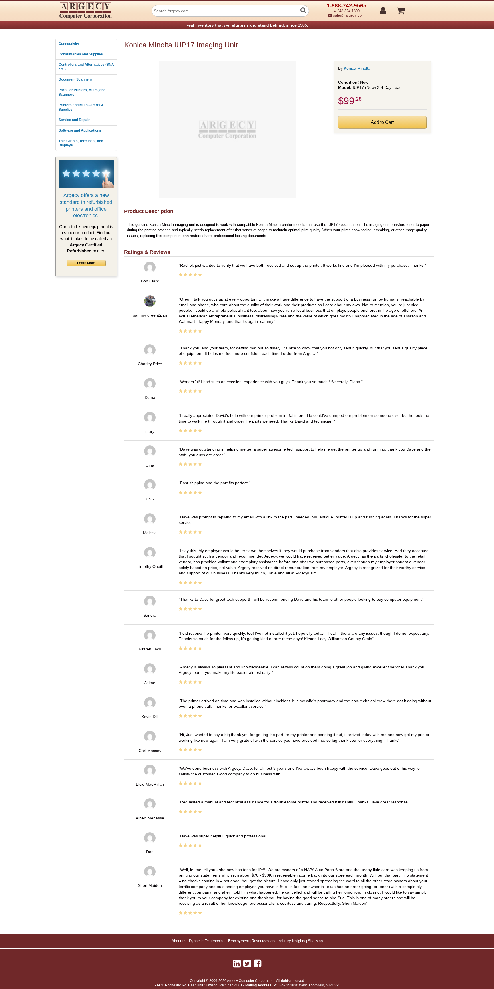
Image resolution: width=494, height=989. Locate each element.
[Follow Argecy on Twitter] (247, 963)
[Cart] (422, 8)
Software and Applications (80, 130)
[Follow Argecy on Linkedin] (237, 963)
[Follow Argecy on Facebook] (257, 963)
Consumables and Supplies (81, 54)
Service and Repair (74, 120)
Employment (238, 941)
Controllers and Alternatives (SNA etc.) (86, 67)
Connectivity (69, 44)
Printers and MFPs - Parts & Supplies (81, 107)
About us (179, 941)
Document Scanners (75, 79)
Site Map (315, 941)
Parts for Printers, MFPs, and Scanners (82, 92)
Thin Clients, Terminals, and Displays (81, 143)
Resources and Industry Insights (278, 941)
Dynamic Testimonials (207, 941)
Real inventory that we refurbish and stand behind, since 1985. (247, 25)
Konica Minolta (357, 68)
